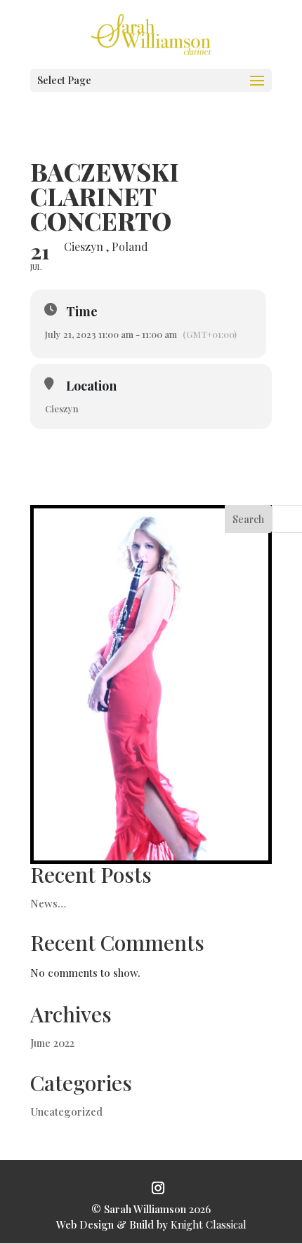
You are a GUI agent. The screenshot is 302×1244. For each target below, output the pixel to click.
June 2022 (52, 1043)
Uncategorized (66, 1111)
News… (48, 903)
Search (248, 519)
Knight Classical (209, 1224)
